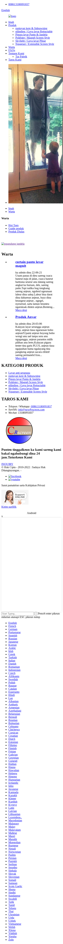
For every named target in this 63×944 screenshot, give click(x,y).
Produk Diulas (16, 231)
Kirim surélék (8, 506)
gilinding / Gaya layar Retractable (33, 31)
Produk (12, 25)
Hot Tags (13, 225)
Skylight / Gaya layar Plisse (30, 40)
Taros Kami (14, 59)
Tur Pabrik (21, 56)
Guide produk (16, 228)
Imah (11, 22)
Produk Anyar (25, 317)
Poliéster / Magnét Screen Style (32, 37)
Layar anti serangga (19, 372)
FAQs (11, 50)
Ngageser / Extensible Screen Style (34, 43)
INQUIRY (7, 464)
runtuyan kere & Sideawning (31, 28)
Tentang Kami (16, 53)
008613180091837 (18, 4)
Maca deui (21, 310)
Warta (11, 47)
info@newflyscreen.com (31, 409)
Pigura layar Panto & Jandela (31, 34)
